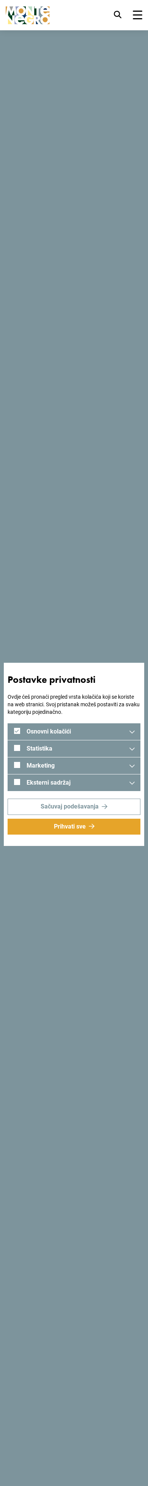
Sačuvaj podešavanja (70, 806)
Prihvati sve (70, 826)
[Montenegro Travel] (28, 15)
